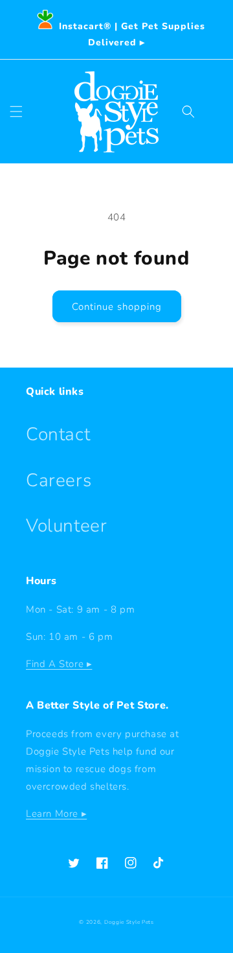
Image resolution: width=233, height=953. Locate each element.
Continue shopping (117, 306)
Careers (58, 480)
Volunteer (66, 525)
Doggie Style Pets (129, 922)
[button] (16, 111)
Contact (58, 434)
